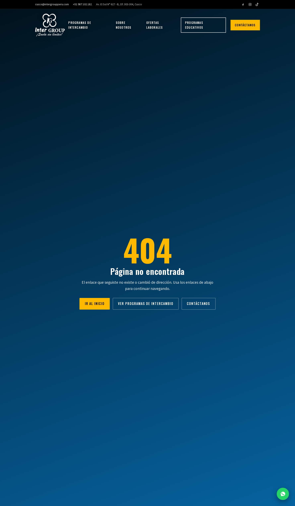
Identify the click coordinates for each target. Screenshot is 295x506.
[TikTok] (257, 4)
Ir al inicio (95, 303)
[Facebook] (243, 4)
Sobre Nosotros (123, 24)
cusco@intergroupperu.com (52, 4)
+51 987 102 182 (82, 4)
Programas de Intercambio (79, 24)
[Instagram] (250, 4)
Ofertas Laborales (154, 24)
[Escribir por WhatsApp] (283, 494)
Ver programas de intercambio (145, 303)
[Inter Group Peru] (50, 25)
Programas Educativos (194, 24)
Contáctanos (245, 25)
